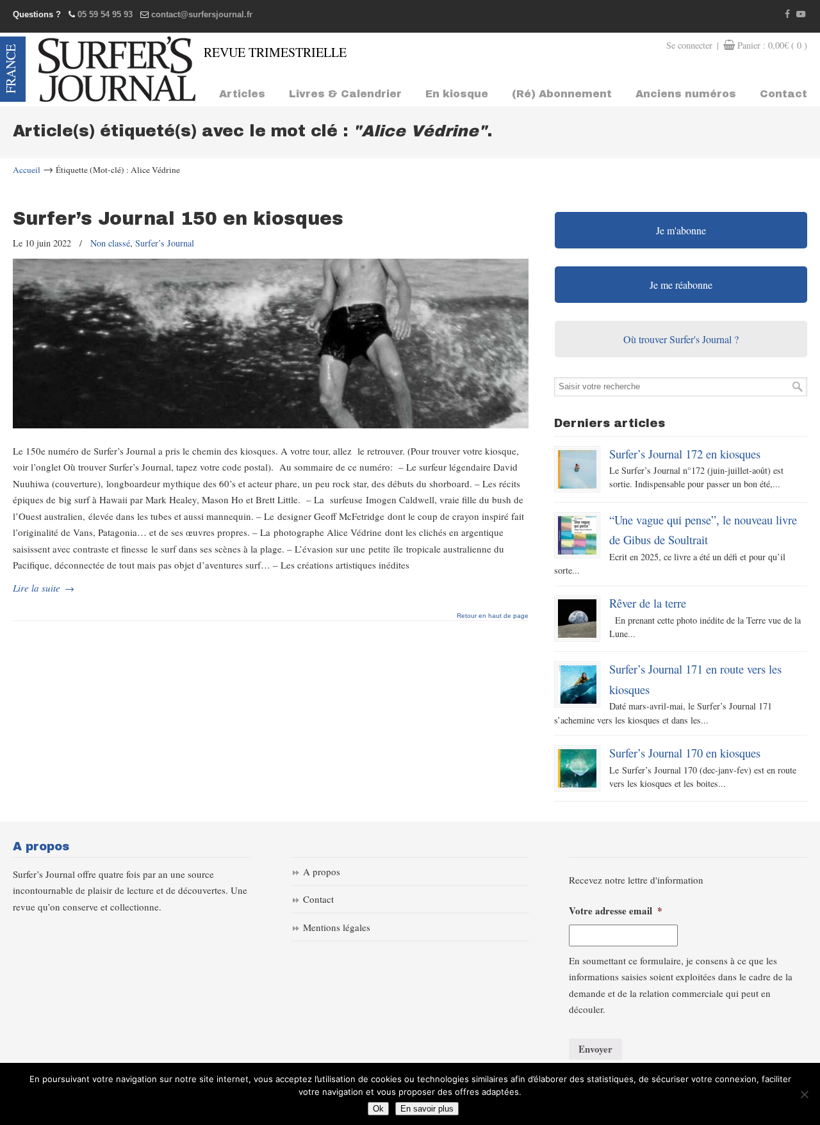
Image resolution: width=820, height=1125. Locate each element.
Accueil (26, 169)
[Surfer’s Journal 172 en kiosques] (577, 469)
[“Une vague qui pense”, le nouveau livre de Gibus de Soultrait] (577, 535)
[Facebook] (787, 14)
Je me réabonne (681, 284)
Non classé (110, 243)
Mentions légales (336, 927)
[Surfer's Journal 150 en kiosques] (271, 424)
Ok (378, 1108)
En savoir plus (427, 1108)
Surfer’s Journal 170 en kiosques (684, 753)
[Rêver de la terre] (577, 618)
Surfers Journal (116, 69)
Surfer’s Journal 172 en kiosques (684, 454)
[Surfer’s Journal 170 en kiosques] (577, 768)
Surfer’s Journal (164, 243)
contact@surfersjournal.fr (201, 14)
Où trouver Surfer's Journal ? (681, 339)
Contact (318, 899)
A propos (321, 871)
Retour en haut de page (493, 616)
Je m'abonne (681, 230)
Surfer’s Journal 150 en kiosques (178, 219)
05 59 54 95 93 (105, 14)
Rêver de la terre (647, 603)
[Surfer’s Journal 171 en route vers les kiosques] (577, 684)
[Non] (804, 1094)
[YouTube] (800, 14)
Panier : (772, 45)
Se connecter (689, 45)
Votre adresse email (615, 911)
